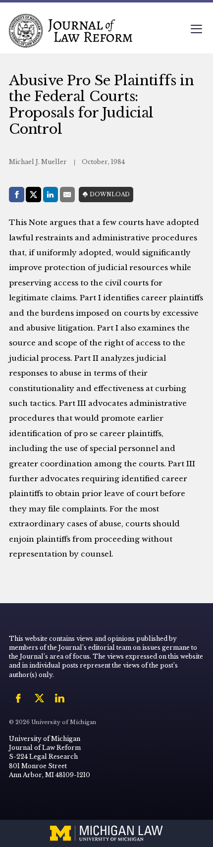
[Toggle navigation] (196, 30)
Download (110, 194)
